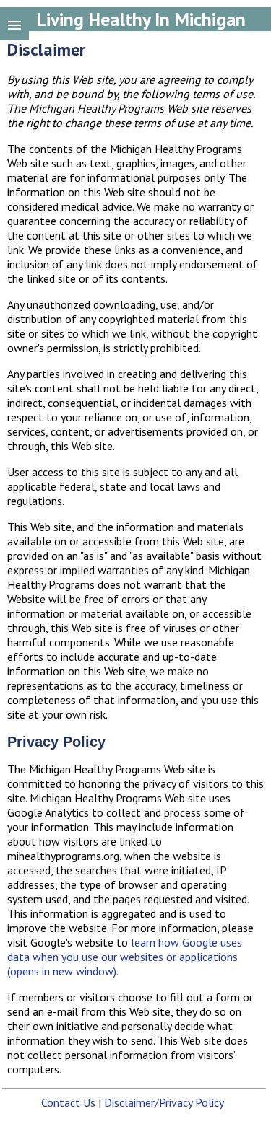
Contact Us (68, 1102)
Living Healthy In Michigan (141, 19)
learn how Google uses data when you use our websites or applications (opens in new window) (124, 956)
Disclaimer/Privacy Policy (164, 1102)
